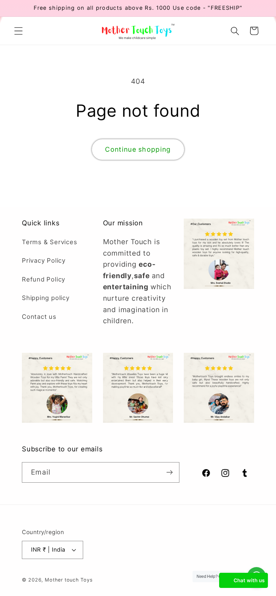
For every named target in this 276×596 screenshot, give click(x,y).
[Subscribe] (169, 472)
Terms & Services (49, 242)
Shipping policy (46, 297)
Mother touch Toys (68, 580)
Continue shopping (138, 149)
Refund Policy (43, 279)
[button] (18, 30)
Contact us (39, 316)
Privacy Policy (44, 260)
